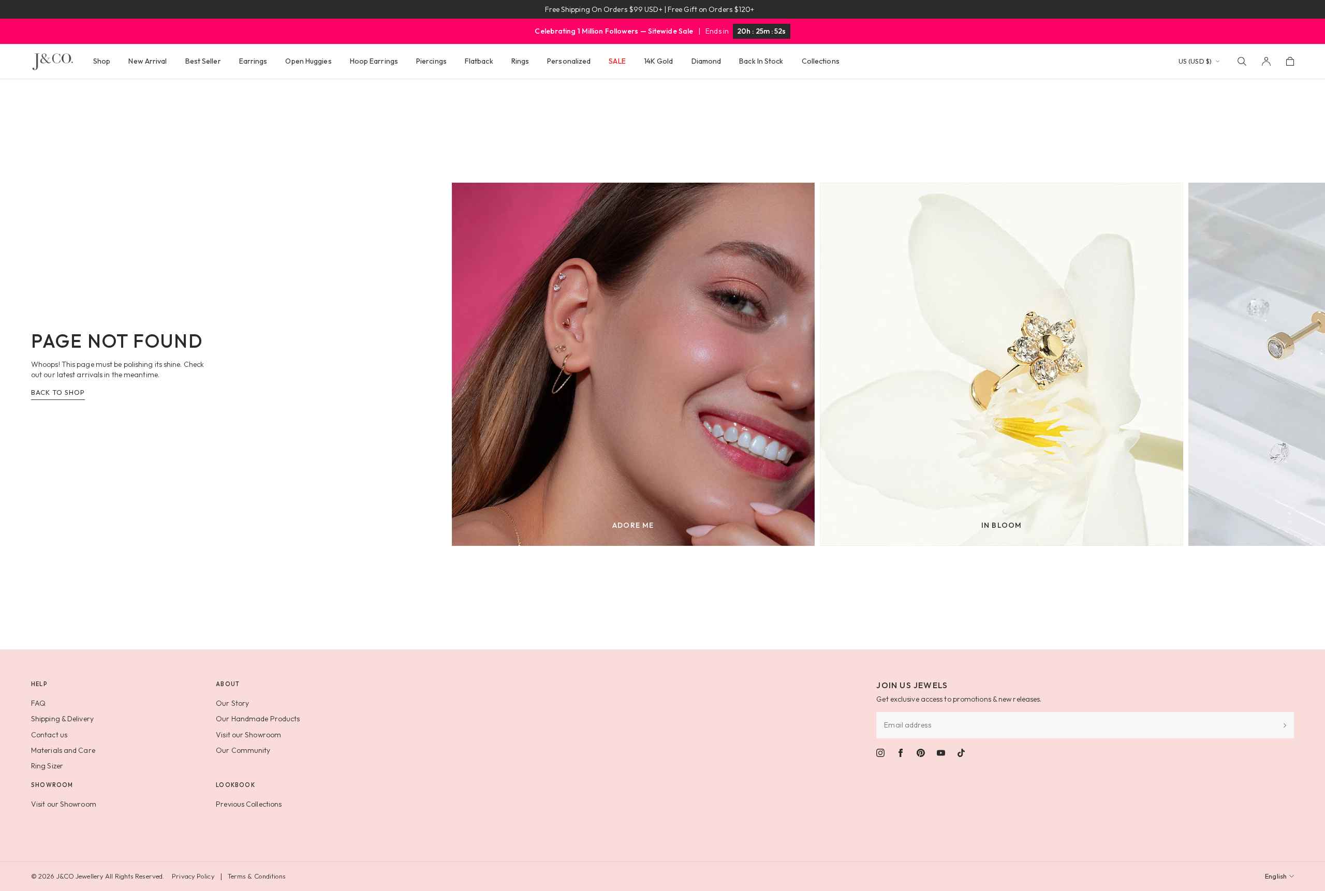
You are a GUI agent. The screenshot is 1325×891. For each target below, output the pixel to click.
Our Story (232, 703)
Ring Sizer (47, 765)
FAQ (38, 703)
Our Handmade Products (258, 718)
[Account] (1266, 61)
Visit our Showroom (248, 734)
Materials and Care (63, 750)
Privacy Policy (193, 876)
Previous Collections (249, 804)
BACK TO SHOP (58, 392)
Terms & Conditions (256, 876)
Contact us (49, 734)
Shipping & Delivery (62, 718)
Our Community (243, 750)
